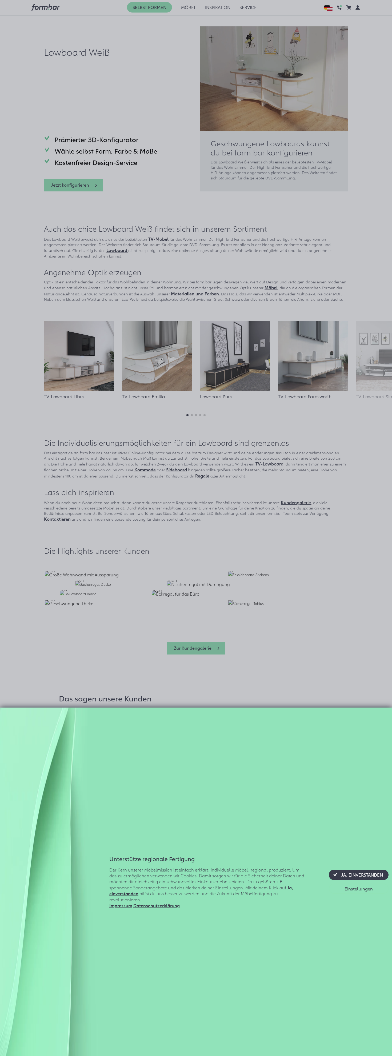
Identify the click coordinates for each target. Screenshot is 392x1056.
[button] (359, 875)
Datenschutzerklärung (156, 906)
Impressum (120, 906)
